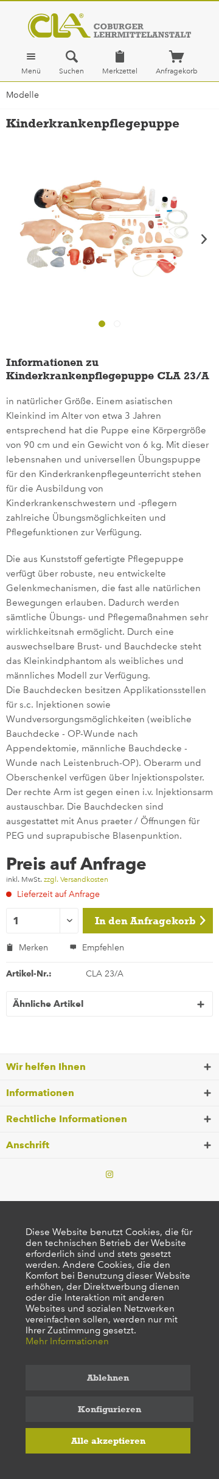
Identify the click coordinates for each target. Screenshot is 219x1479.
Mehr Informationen (67, 1341)
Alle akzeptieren (108, 1440)
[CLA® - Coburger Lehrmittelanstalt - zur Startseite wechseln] (109, 25)
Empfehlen (102, 948)
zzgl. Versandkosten (76, 879)
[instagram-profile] (109, 1175)
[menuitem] (31, 62)
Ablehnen (108, 1377)
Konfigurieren (109, 1409)
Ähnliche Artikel (48, 1003)
